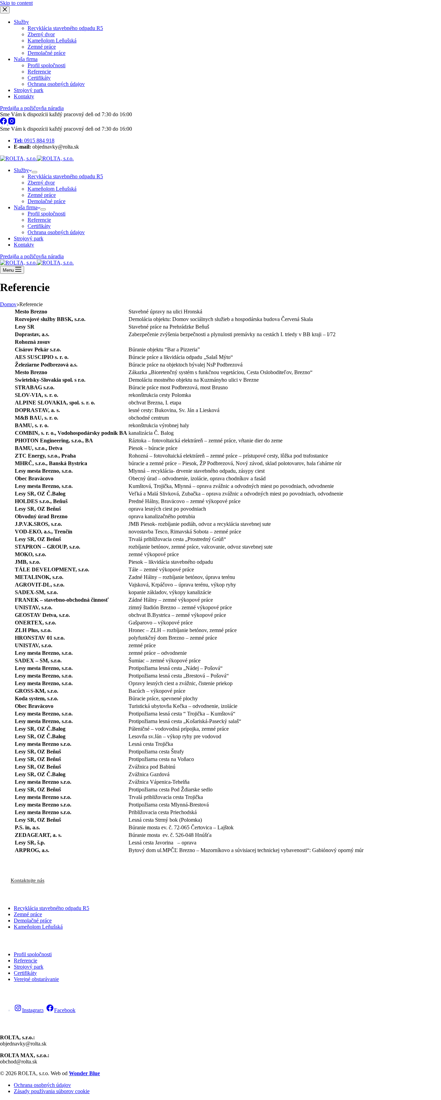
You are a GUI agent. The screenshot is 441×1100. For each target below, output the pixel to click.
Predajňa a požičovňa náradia (32, 108)
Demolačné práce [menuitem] (46, 53)
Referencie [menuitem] (39, 71)
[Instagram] (11, 123)
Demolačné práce (33, 920)
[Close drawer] (5, 9)
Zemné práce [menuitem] (42, 47)
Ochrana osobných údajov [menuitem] (56, 84)
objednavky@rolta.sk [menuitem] (46, 147)
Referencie (25, 960)
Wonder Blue (84, 1073)
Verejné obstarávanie (36, 979)
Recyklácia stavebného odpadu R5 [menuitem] (65, 28)
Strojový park (28, 967)
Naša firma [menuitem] (26, 59)
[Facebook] (4, 123)
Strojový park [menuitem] (28, 90)
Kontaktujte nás (27, 880)
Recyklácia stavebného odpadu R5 (51, 908)
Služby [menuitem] (21, 22)
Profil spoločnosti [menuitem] (46, 65)
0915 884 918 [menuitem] (34, 140)
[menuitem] (34, 172)
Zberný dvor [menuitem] (41, 34)
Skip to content (16, 3)
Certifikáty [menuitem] (39, 78)
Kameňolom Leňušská (38, 927)
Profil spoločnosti (33, 954)
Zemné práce (28, 914)
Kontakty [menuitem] (24, 96)
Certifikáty (25, 973)
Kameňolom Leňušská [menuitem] (52, 40)
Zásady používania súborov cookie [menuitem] (52, 1091)
